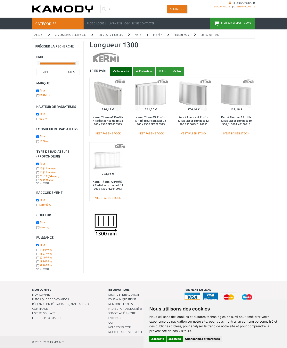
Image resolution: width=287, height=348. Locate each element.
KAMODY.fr (57, 342)
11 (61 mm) (47, 172)
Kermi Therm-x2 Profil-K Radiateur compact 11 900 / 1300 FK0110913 (108, 185)
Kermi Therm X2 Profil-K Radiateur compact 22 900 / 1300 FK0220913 (150, 121)
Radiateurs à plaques (110, 34)
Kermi (138, 34)
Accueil (38, 34)
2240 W (45, 257)
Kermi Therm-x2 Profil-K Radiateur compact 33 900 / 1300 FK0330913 (108, 121)
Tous (42, 90)
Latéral (45, 204)
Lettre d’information (46, 317)
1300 (44, 141)
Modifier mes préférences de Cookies (134, 332)
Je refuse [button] (174, 338)
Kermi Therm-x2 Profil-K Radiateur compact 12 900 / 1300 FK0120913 (193, 121)
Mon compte (41, 294)
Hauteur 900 (181, 34)
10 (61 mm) (47, 168)
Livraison (114, 317)
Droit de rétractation (123, 294)
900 (43, 118)
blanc (44, 227)
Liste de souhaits (43, 313)
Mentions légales (120, 304)
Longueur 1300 (210, 34)
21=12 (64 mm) (49, 176)
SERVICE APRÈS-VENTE (122, 313)
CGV (127, 23)
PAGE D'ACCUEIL (96, 23)
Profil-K (157, 34)
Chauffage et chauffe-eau (70, 34)
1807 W (45, 253)
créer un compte (244, 6)
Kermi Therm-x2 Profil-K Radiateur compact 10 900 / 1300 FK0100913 (236, 121)
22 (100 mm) (48, 180)
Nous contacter (119, 327)
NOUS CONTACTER (143, 23)
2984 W (45, 261)
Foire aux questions (122, 299)
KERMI (45, 95)
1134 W (45, 249)
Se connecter (223, 6)
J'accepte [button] (157, 338)
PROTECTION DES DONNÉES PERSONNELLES (135, 308)
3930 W (45, 265)
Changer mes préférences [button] (202, 338)
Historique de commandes (50, 299)
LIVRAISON (115, 23)
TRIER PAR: (97, 70)
